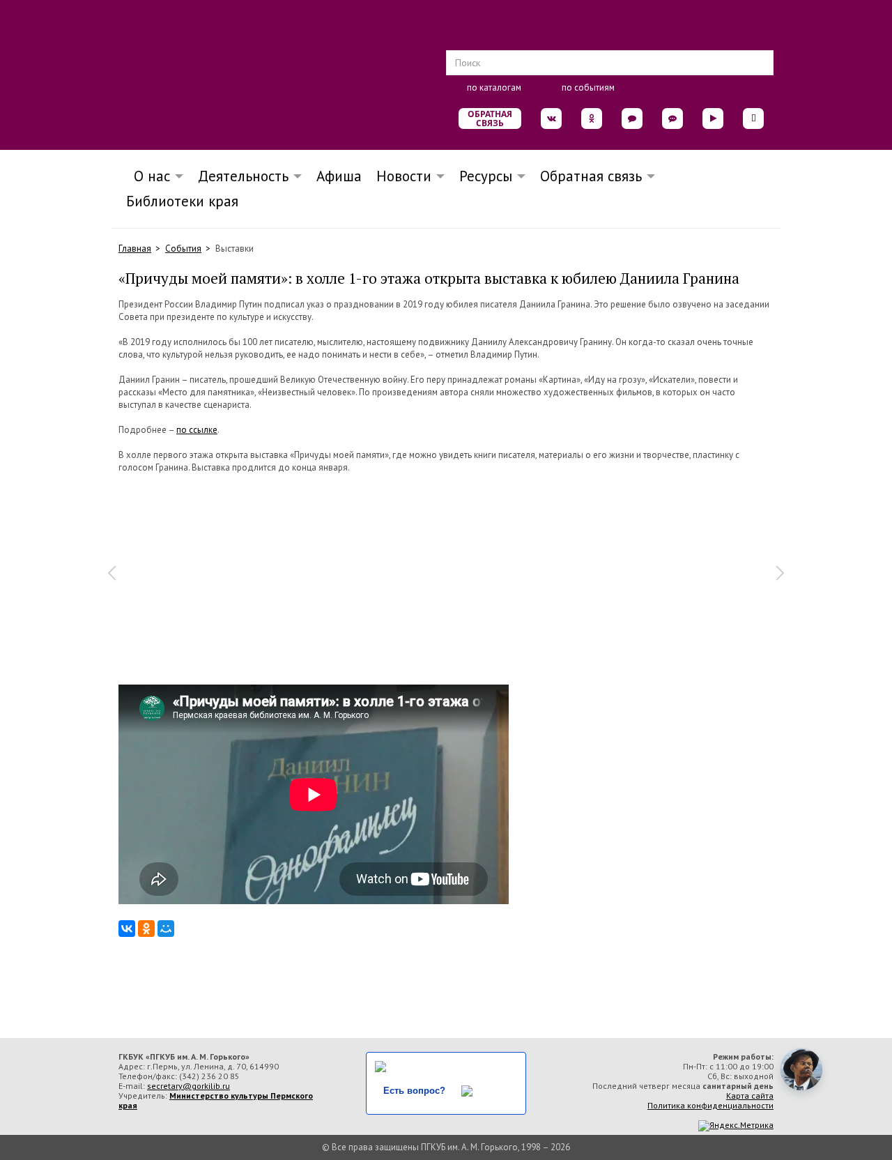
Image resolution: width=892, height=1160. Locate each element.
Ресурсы (485, 176)
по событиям (588, 87)
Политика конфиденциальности (710, 1105)
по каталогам (494, 87)
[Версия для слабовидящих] (753, 118)
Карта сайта (750, 1095)
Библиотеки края (182, 201)
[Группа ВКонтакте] (551, 118)
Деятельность (243, 176)
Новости (403, 176)
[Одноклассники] (146, 928)
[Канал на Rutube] (712, 118)
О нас (147, 176)
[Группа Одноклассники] (591, 118)
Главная (134, 248)
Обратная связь (490, 118)
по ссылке (196, 430)
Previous (111, 573)
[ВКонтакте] (126, 928)
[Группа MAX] (632, 118)
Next (780, 573)
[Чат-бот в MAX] (672, 118)
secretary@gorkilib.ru (188, 1086)
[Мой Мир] (165, 928)
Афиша (339, 176)
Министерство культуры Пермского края (215, 1100)
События (183, 248)
